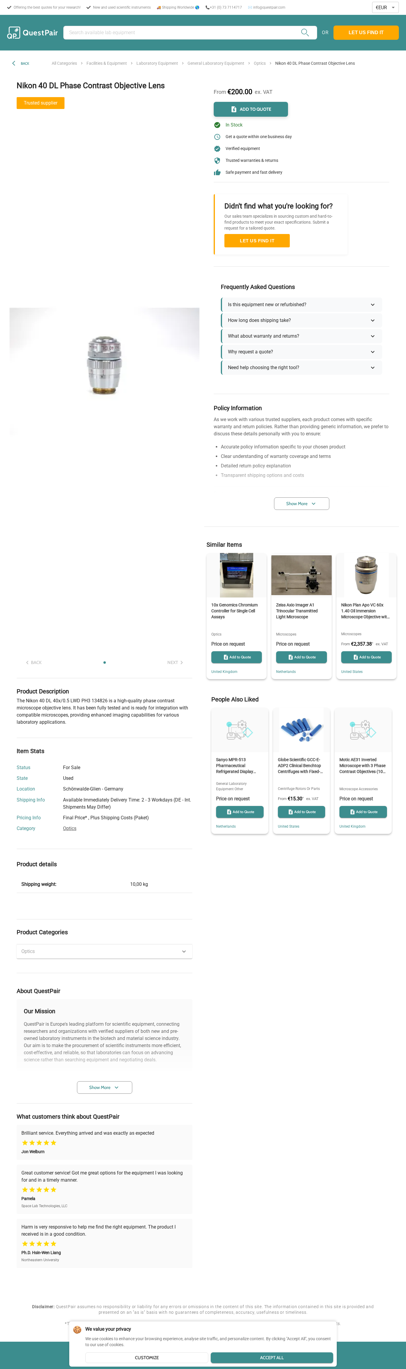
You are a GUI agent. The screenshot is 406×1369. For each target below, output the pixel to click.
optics (260, 63)
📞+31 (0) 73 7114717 (223, 7)
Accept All (272, 1357)
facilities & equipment (106, 63)
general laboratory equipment (216, 63)
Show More (100, 1087)
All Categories (64, 63)
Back (25, 63)
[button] (104, 951)
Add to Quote (255, 109)
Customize (147, 1357)
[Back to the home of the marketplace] (32, 32)
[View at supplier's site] (126, 789)
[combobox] (385, 7)
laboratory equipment (157, 63)
